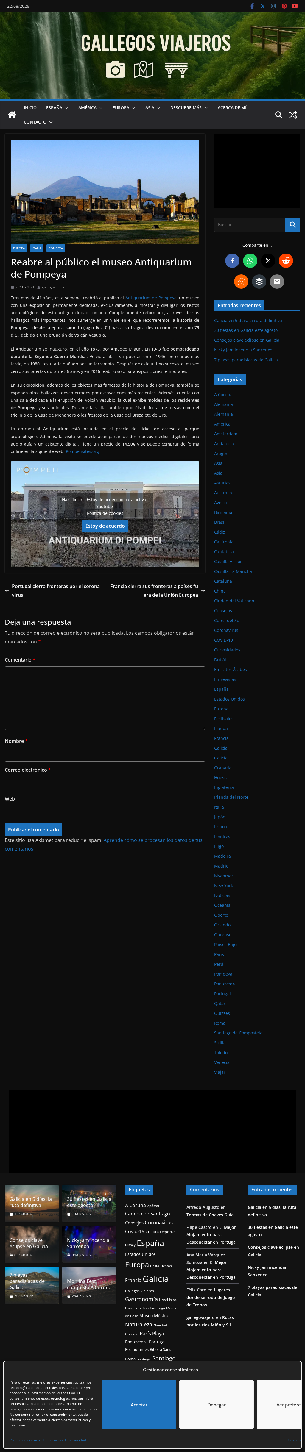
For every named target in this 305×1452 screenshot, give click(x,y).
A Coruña (223, 394)
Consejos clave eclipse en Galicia (246, 340)
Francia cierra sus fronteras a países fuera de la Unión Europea (154, 590)
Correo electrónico (28, 770)
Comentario (20, 660)
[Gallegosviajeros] (12, 115)
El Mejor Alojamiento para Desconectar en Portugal (211, 1234)
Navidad (160, 1325)
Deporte (167, 1231)
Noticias (222, 895)
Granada (222, 767)
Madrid (221, 866)
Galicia (221, 748)
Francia (221, 738)
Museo (146, 1315)
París (219, 954)
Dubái (220, 659)
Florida (221, 728)
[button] (65, 108)
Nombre (16, 741)
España (54, 107)
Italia (36, 248)
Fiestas (166, 1265)
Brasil (219, 522)
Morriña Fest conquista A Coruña (89, 1284)
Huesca (221, 777)
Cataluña (223, 581)
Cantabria (224, 551)
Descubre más (186, 107)
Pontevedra (225, 984)
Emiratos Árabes (230, 669)
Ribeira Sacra (161, 1349)
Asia (149, 107)
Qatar (219, 1003)
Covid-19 (134, 1231)
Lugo (219, 846)
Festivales (224, 718)
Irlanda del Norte (231, 797)
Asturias (222, 483)
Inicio (30, 107)
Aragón (221, 453)
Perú (218, 964)
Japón (219, 817)
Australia (223, 493)
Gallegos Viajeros (139, 1290)
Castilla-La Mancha (233, 571)
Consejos (223, 610)
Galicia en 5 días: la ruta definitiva (248, 320)
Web (10, 798)
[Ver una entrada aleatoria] (293, 115)
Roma (219, 1023)
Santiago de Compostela (238, 1033)
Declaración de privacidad (64, 1439)
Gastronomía (141, 1299)
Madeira (222, 856)
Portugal (222, 993)
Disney (130, 1245)
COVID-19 (223, 640)
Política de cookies (25, 1439)
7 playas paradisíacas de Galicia (246, 359)
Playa (158, 1333)
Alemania (223, 404)
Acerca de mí (232, 107)
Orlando (222, 925)
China (220, 591)
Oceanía (222, 905)
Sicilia (220, 1042)
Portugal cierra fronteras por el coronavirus (56, 590)
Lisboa (220, 826)
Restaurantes (137, 1349)
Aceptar (139, 1405)
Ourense (222, 934)
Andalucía (224, 443)
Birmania (223, 512)
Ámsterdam (225, 434)
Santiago (144, 1358)
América (87, 107)
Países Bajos (226, 944)
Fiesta (154, 1266)
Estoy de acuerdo (105, 526)
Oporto (221, 915)
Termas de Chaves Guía (210, 1214)
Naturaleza (138, 1324)
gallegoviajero (53, 287)
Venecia (222, 1062)
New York (223, 885)
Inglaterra (224, 787)
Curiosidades (227, 650)
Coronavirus (226, 630)
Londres (222, 836)
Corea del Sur (227, 620)
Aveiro (220, 502)
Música (161, 1315)
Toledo (221, 1052)
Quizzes (222, 1013)
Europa (121, 107)
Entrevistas (225, 679)
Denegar (217, 1405)
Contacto (35, 122)
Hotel (163, 1299)
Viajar (219, 1072)
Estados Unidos (229, 699)
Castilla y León (228, 561)
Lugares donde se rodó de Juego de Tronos (210, 1297)
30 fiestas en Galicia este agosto (246, 330)
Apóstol (153, 1206)
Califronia (224, 542)
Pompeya (56, 248)
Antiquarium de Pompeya (151, 298)
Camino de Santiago (147, 1213)
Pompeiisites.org (83, 451)
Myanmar (223, 876)
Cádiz (219, 532)
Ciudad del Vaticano (234, 601)
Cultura (152, 1231)
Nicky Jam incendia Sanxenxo (243, 350)
